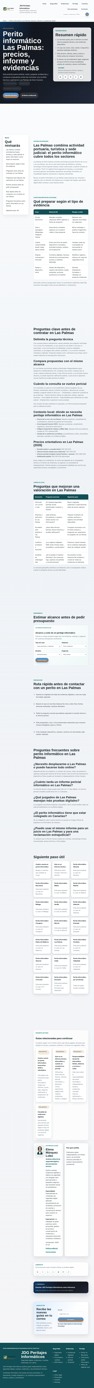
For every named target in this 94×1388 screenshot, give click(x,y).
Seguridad (53, 4)
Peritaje (75, 4)
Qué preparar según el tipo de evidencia (15, 165)
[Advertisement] (47, 118)
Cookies (57, 1380)
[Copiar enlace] (68, 1272)
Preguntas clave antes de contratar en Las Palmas (15, 172)
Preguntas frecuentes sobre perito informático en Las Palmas (15, 203)
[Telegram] (58, 1272)
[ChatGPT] (60, 77)
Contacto (84, 9)
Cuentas (85, 4)
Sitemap (57, 1382)
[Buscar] (87, 14)
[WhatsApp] (53, 1272)
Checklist (71, 1362)
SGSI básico (58, 1362)
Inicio (44, 4)
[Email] (63, 1272)
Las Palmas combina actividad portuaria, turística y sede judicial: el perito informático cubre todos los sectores (15, 154)
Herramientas (72, 9)
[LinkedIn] (48, 1272)
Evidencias (65, 4)
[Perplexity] (65, 77)
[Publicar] (37, 1272)
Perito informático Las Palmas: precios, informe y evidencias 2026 (32, 21)
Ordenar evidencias (29, 95)
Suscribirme (70, 1319)
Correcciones (51, 1252)
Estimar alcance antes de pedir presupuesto (15, 186)
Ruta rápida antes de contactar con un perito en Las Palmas (15, 194)
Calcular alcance (11, 95)
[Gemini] (76, 77)
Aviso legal (58, 1375)
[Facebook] (43, 1272)
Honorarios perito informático (85, 1359)
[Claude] (81, 77)
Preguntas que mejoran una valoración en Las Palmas (15, 179)
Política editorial (52, 1248)
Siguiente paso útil (12, 210)
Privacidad (61, 1326)
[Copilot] (70, 77)
